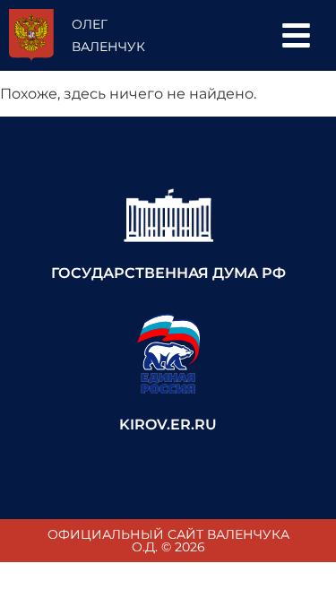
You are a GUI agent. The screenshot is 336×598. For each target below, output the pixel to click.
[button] (296, 35)
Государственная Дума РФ (168, 273)
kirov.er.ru (168, 424)
